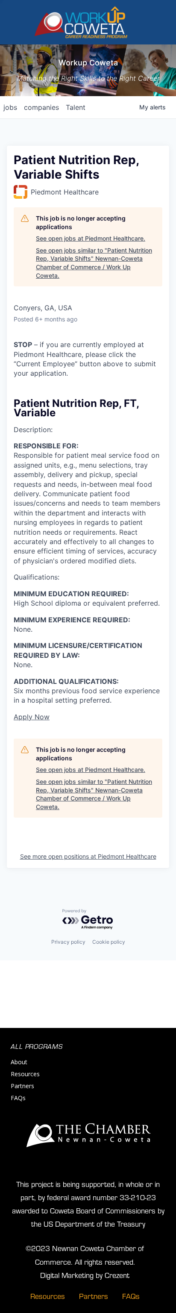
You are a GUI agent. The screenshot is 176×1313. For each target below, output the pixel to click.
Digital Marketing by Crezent (84, 1274)
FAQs (18, 1098)
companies (41, 107)
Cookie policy (108, 942)
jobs (10, 107)
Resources (25, 1074)
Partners (22, 1086)
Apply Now (32, 716)
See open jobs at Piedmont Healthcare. (90, 238)
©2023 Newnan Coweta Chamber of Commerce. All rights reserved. (85, 1254)
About (19, 1062)
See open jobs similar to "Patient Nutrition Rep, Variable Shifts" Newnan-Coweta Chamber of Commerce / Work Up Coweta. (94, 263)
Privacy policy (68, 942)
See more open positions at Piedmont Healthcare (88, 856)
